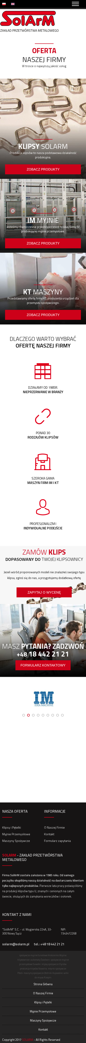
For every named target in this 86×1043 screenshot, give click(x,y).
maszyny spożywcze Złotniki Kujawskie (43, 973)
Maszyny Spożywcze (16, 840)
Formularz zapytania (57, 840)
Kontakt (49, 834)
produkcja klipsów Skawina (33, 968)
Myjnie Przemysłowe (16, 834)
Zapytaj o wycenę (44, 592)
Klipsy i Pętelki (11, 827)
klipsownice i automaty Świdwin (33, 959)
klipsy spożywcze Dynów (54, 964)
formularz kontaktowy (43, 665)
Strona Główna (43, 984)
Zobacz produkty (43, 169)
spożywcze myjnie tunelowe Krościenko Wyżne (42, 955)
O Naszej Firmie (54, 827)
